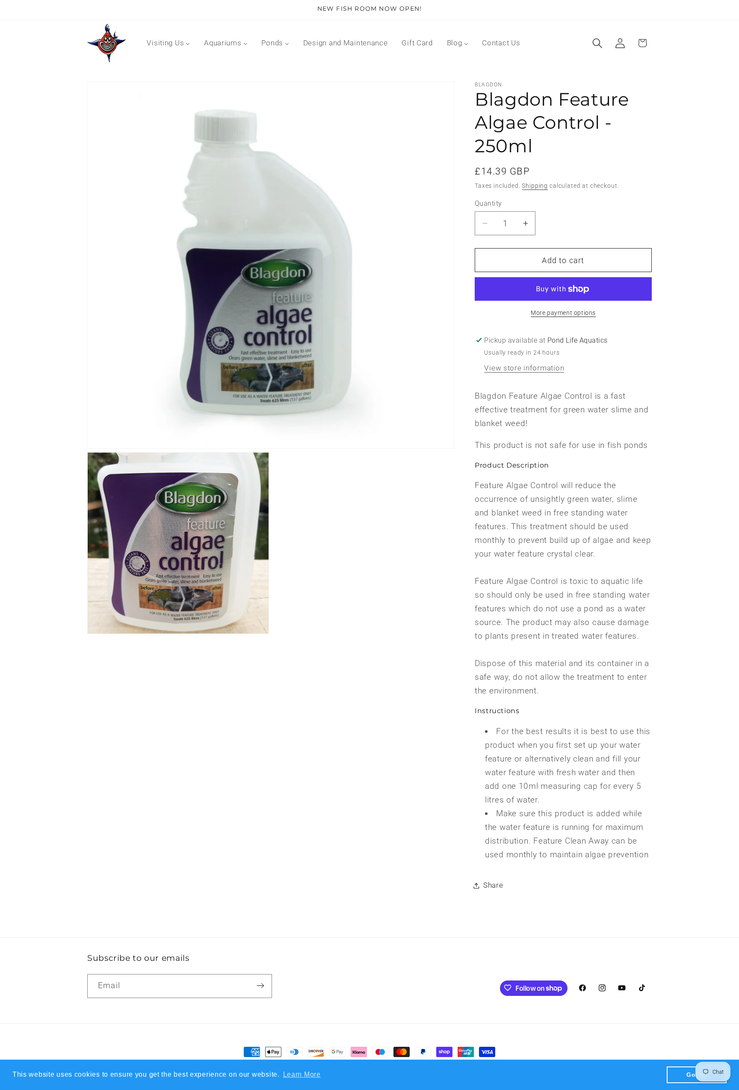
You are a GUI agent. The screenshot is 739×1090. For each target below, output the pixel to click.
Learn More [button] (302, 1074)
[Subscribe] (260, 986)
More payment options (563, 313)
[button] (597, 43)
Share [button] (493, 885)
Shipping (535, 186)
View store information (524, 368)
